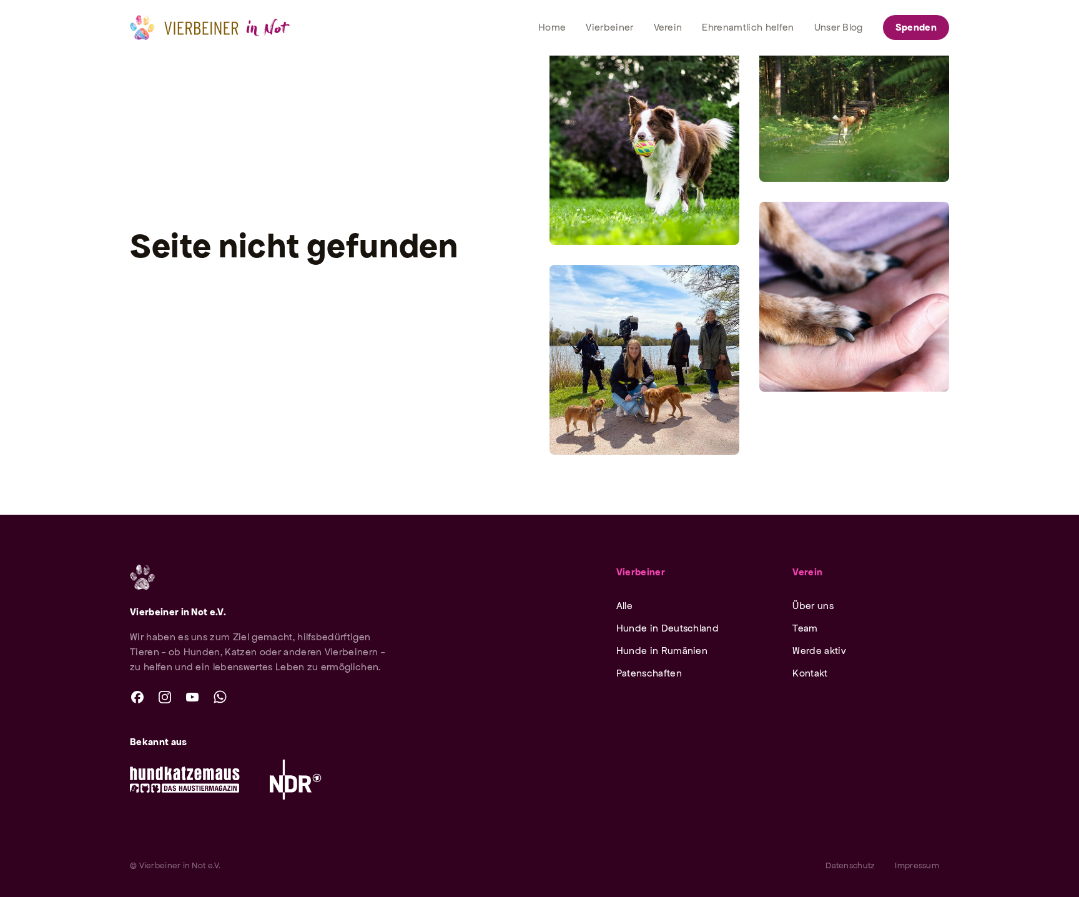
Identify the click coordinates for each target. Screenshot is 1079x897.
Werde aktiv (819, 650)
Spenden (916, 27)
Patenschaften (649, 673)
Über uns (813, 605)
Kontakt (809, 673)
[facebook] (137, 697)
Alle (624, 605)
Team (804, 628)
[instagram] (164, 697)
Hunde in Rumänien (661, 650)
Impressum (917, 865)
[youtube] (192, 697)
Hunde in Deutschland (667, 628)
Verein (807, 572)
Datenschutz (850, 865)
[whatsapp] (219, 697)
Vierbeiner (640, 572)
